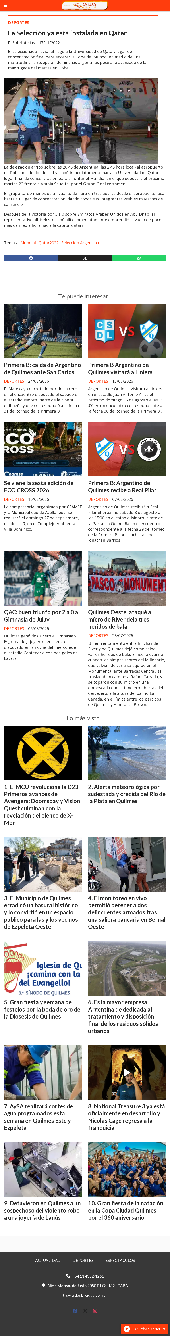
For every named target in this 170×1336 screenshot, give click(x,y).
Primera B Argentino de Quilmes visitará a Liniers (120, 368)
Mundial (28, 242)
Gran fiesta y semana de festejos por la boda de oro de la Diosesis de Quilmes (42, 1009)
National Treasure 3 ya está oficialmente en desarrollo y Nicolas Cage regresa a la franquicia (126, 1117)
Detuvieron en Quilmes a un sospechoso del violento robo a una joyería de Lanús (42, 1210)
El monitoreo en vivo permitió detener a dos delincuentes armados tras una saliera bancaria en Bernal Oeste (127, 912)
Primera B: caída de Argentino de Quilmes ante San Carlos (42, 368)
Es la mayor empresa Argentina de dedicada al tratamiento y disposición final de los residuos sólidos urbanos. (123, 1016)
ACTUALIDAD (48, 1260)
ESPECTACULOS (120, 1260)
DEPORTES (18, 22)
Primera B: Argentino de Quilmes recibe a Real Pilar (122, 486)
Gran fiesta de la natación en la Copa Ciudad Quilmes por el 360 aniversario (125, 1210)
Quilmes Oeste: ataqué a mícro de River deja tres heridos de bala (119, 619)
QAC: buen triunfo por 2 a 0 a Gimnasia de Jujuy (41, 615)
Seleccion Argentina (80, 242)
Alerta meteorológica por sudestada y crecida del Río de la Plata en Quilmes (127, 794)
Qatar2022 (48, 242)
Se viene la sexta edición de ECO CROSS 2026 (38, 486)
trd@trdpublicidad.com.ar (85, 1295)
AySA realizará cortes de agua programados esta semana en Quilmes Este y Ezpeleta (38, 1117)
